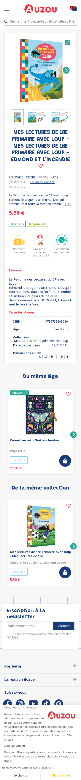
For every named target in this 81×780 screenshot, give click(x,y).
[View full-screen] (67, 42)
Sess (54, 177)
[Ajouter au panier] (65, 461)
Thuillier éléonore (42, 182)
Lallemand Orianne (22, 177)
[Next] (66, 70)
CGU (15, 637)
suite (67, 204)
